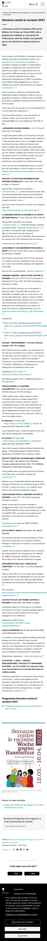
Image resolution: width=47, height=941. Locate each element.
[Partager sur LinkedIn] (21, 849)
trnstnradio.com (9, 526)
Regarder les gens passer (29, 228)
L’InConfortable (8, 191)
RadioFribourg (29, 243)
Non (33, 873)
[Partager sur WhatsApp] (24, 849)
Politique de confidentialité (25, 894)
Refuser (22, 929)
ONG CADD (18, 371)
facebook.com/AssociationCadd (16, 374)
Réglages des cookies (22, 922)
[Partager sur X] (14, 849)
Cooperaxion (7, 477)
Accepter (22, 936)
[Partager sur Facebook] (17, 849)
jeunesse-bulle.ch (35, 271)
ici (27, 111)
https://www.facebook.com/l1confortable (19, 210)
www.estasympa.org (33, 656)
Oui (16, 873)
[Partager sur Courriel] (27, 849)
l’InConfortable (9, 225)
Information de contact (15, 826)
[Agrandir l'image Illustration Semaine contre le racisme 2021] (23, 759)
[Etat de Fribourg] (5, 891)
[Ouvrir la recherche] (42, 4)
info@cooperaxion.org (19, 487)
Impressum (18, 889)
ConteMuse (7, 546)
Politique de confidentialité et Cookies (21, 915)
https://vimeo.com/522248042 (16, 441)
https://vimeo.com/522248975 (17, 423)
